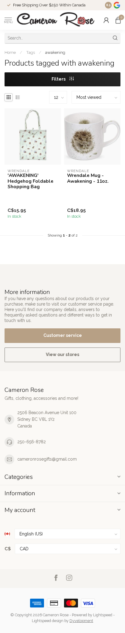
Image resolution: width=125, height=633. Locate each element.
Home (10, 52)
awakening (55, 52)
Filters (59, 79)
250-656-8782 (31, 441)
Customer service (62, 335)
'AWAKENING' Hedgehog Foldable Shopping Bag (30, 181)
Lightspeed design (47, 620)
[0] (118, 20)
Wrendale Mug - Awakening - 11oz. (88, 178)
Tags (30, 52)
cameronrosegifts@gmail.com (47, 459)
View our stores (62, 354)
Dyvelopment (81, 620)
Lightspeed (102, 615)
